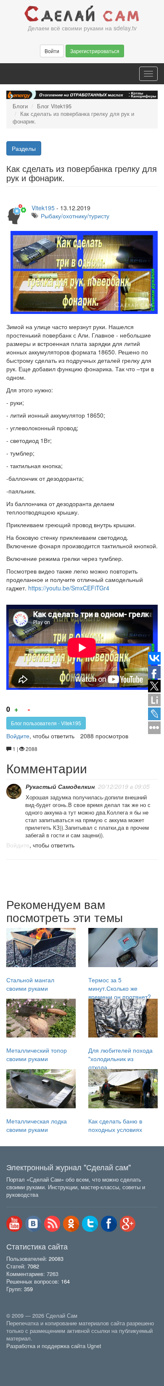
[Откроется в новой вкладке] (24, 1355)
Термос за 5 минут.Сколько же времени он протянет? (119, 988)
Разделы (24, 148)
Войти (52, 50)
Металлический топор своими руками (36, 1054)
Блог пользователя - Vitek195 (46, 723)
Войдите (17, 736)
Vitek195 (43, 208)
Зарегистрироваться (94, 50)
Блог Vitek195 (54, 106)
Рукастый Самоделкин (60, 786)
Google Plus (128, 1224)
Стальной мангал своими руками (30, 984)
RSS (52, 1224)
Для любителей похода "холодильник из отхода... (120, 1058)
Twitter (90, 1224)
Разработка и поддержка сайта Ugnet (53, 1346)
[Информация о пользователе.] (13, 791)
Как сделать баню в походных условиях (115, 1125)
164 (65, 1281)
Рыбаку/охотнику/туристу (75, 216)
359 (28, 1289)
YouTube (14, 1224)
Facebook (109, 1224)
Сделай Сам (82, 14)
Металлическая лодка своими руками (36, 1125)
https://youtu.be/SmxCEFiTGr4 (68, 588)
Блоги (20, 106)
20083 (56, 1259)
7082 (33, 1266)
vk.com (33, 1224)
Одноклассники (71, 1224)
